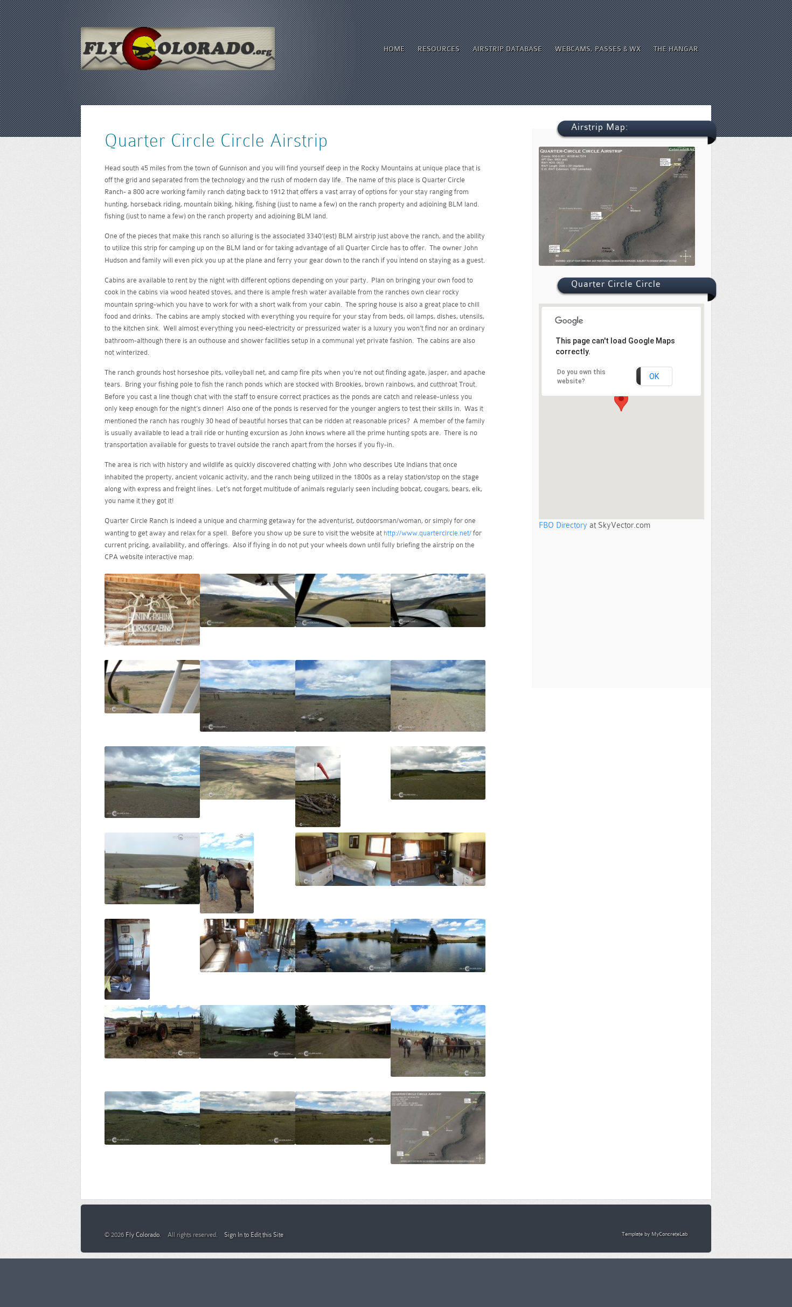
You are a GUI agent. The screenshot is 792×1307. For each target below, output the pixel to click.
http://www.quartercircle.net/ (427, 533)
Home (394, 49)
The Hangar (676, 49)
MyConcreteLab (669, 1234)
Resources (439, 49)
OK (654, 376)
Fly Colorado (142, 1235)
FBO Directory (563, 525)
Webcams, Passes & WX (598, 49)
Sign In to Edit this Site (253, 1235)
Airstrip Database (507, 49)
